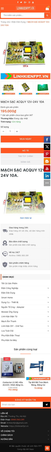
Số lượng (5, 127)
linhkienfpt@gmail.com (17, 423)
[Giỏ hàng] (47, 9)
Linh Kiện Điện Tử (9, 316)
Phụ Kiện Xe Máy (9, 340)
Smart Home (7, 297)
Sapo (31, 449)
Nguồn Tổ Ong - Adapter (12, 307)
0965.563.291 (22, 255)
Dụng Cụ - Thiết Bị (9, 302)
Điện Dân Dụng (8, 293)
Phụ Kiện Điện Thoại (10, 335)
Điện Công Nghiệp (9, 288)
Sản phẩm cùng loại (25, 349)
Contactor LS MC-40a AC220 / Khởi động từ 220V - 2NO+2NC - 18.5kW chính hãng (13, 383)
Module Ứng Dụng (9, 312)
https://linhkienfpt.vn (18, 426)
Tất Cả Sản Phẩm (9, 283)
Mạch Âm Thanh (8, 321)
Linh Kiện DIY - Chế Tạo (12, 326)
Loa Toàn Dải (7, 331)
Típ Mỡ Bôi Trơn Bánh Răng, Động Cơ (38, 383)
